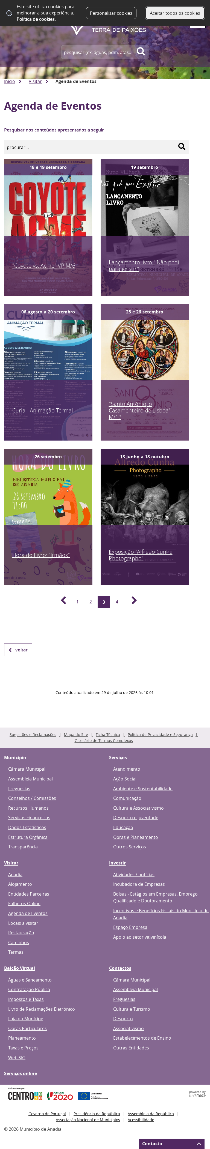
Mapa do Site (76, 734)
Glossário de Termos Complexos (104, 740)
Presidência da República (97, 1113)
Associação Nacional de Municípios (88, 1119)
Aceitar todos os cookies (175, 13)
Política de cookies (36, 19)
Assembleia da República (151, 1113)
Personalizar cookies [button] (111, 13)
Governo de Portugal (47, 1113)
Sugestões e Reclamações (33, 734)
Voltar (21, 650)
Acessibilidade (141, 1119)
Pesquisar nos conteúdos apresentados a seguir (54, 130)
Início (9, 81)
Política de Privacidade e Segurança (160, 734)
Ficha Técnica (108, 734)
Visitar (35, 81)
